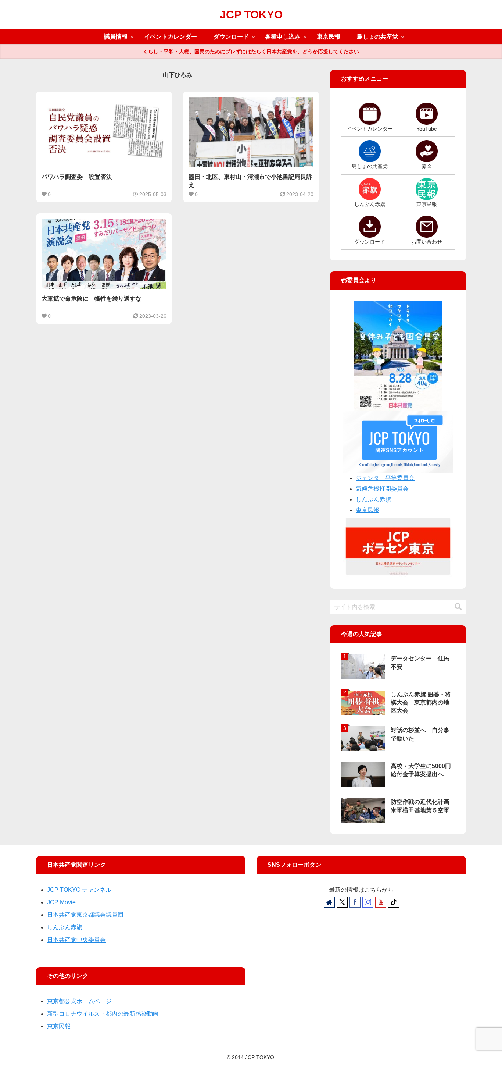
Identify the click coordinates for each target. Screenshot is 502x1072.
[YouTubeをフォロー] (380, 902)
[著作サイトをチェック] (329, 902)
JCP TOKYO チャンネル (79, 890)
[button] (458, 607)
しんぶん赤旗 (373, 499)
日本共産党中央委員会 (76, 940)
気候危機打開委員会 (382, 489)
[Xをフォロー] (342, 902)
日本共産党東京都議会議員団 (85, 915)
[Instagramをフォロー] (367, 902)
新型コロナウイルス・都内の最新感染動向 (103, 1014)
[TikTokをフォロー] (393, 902)
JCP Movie (61, 902)
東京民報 (367, 510)
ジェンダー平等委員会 (385, 478)
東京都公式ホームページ (79, 1001)
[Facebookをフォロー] (355, 902)
